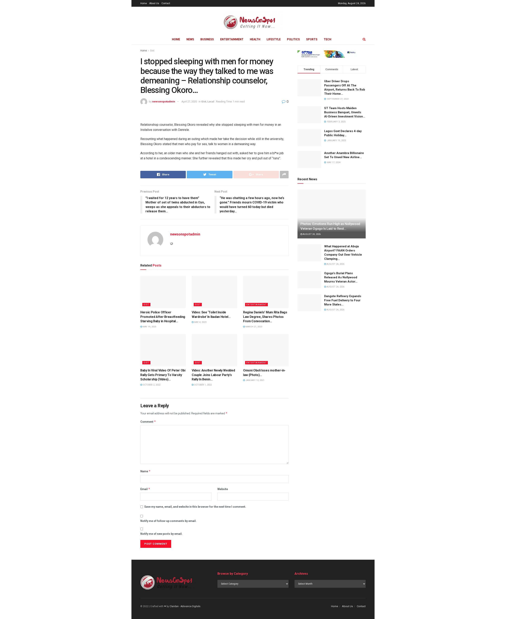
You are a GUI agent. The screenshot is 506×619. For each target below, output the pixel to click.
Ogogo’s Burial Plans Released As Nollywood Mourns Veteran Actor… (341, 277)
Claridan (174, 606)
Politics (293, 39)
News (190, 39)
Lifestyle (274, 39)
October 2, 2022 (151, 385)
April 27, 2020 (189, 101)
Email (145, 489)
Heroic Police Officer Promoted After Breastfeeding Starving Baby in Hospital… (162, 316)
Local (210, 101)
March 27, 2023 (253, 326)
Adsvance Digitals (190, 606)
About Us (154, 3)
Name (145, 471)
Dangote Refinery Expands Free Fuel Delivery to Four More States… (342, 300)
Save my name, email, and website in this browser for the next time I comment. (195, 506)
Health (255, 39)
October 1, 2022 (203, 385)
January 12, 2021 (254, 380)
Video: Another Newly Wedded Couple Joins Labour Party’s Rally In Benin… (213, 375)
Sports (311, 39)
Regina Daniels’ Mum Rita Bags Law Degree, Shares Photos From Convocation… (265, 316)
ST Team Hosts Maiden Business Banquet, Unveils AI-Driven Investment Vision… (344, 112)
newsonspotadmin (163, 101)
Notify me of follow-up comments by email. (168, 521)
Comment (148, 421)
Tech (327, 39)
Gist (152, 50)
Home (143, 3)
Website (222, 489)
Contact (165, 3)
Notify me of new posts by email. (161, 533)
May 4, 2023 (200, 322)
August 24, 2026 (311, 234)
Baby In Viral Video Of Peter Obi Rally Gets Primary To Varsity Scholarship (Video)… (162, 375)
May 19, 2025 (149, 326)
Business (207, 39)
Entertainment (232, 39)
